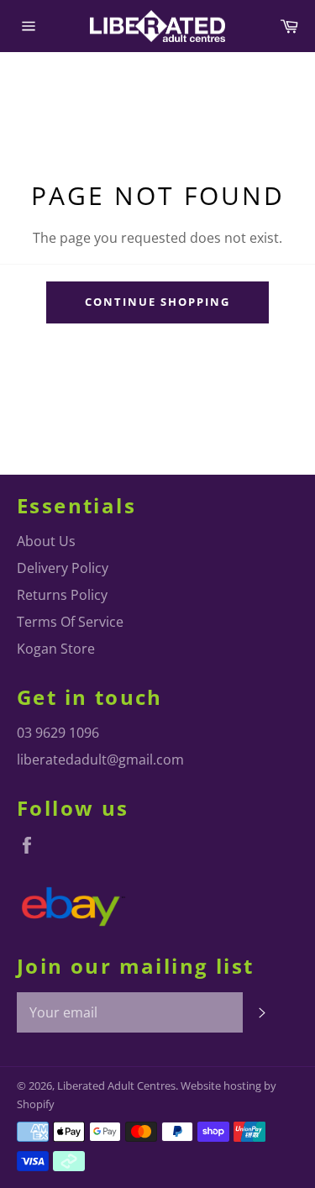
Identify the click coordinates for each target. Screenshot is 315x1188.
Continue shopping (157, 301)
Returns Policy (62, 595)
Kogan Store (56, 648)
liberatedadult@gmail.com (100, 759)
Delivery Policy (62, 568)
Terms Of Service (70, 621)
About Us (46, 541)
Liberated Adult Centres (116, 1085)
